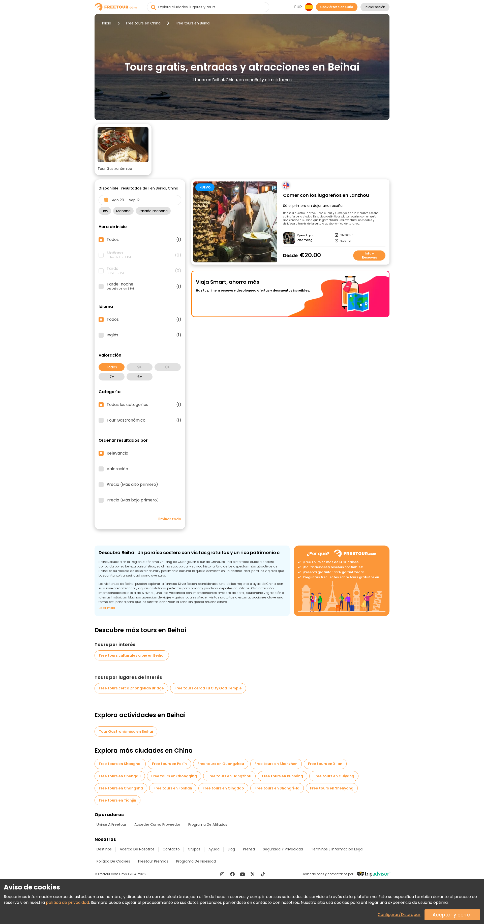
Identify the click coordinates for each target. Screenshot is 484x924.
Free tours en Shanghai (120, 763)
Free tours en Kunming (282, 776)
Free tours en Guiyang (334, 776)
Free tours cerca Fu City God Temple (208, 688)
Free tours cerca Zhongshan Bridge (131, 688)
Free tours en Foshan (173, 788)
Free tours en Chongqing (174, 776)
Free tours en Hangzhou (229, 776)
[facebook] (232, 874)
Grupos (194, 849)
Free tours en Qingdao (223, 788)
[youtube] (242, 874)
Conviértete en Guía (336, 7)
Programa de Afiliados (207, 824)
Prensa (249, 849)
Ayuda (214, 849)
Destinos (104, 849)
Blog (231, 849)
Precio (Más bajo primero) (133, 500)
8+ (167, 367)
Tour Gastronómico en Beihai (126, 731)
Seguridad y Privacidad (283, 849)
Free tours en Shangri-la (277, 788)
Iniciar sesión (375, 7)
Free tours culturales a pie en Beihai (132, 655)
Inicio (106, 23)
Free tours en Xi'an (325, 763)
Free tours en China (143, 23)
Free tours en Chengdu (120, 776)
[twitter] (253, 874)
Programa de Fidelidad (196, 861)
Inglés (144, 335)
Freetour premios (153, 861)
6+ (139, 376)
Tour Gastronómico (144, 420)
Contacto (171, 849)
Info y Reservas (369, 255)
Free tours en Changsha (121, 788)
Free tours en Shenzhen (276, 763)
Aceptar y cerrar (452, 914)
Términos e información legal (337, 849)
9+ (139, 367)
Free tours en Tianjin (117, 800)
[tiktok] (263, 874)
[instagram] (222, 874)
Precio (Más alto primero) (132, 484)
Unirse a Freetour (111, 824)
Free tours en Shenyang (331, 788)
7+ (111, 376)
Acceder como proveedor (157, 824)
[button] (123, 149)
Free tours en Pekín (169, 763)
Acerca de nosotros (137, 849)
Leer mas (107, 607)
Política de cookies (113, 861)
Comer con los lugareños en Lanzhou (326, 195)
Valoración (117, 468)
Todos (111, 367)
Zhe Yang (305, 240)
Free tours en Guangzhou (220, 763)
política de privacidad (67, 902)
